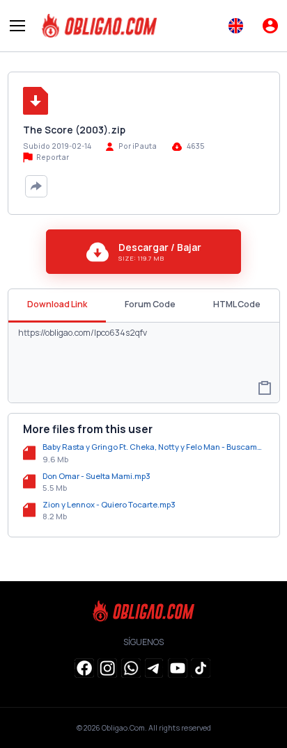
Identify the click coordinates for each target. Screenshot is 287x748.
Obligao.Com (123, 728)
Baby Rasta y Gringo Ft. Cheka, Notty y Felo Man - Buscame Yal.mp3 (153, 446)
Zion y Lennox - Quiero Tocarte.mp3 (109, 504)
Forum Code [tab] (150, 304)
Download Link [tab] (57, 304)
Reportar (52, 157)
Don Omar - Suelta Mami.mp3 (96, 476)
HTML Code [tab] (237, 304)
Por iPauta (137, 146)
